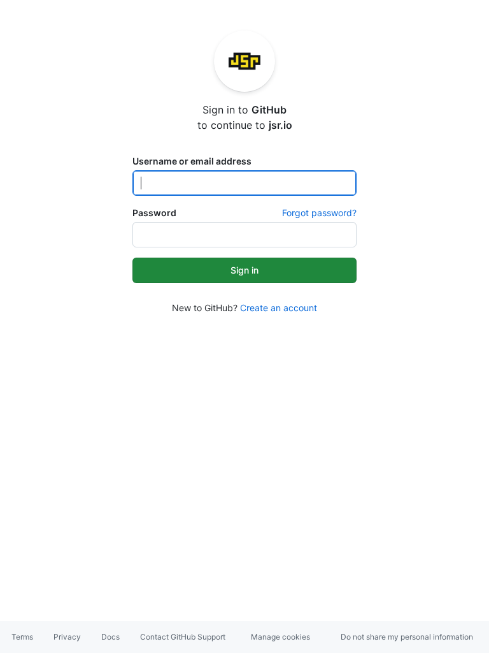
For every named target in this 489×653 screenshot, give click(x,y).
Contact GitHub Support (182, 637)
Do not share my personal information (407, 637)
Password (154, 212)
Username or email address (192, 161)
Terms (22, 637)
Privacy (67, 637)
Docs (110, 637)
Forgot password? (319, 212)
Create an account (278, 307)
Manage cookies (280, 637)
